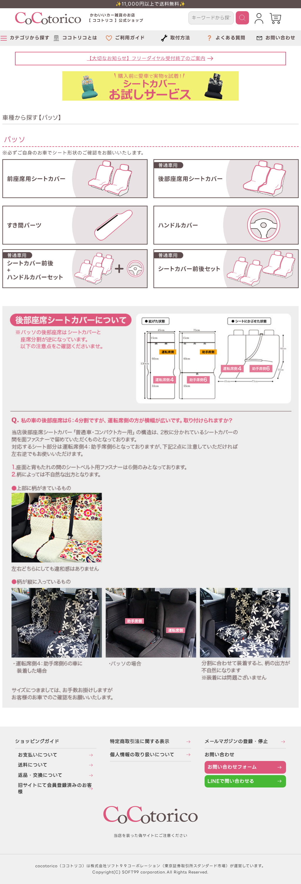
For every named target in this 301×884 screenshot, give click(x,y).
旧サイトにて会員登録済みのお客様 (55, 788)
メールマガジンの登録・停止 (236, 741)
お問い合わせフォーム (232, 767)
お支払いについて (38, 755)
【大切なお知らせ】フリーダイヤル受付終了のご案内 (146, 58)
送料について (33, 765)
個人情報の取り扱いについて (142, 754)
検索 (242, 17)
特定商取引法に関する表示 (140, 741)
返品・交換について (40, 775)
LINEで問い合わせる (231, 781)
